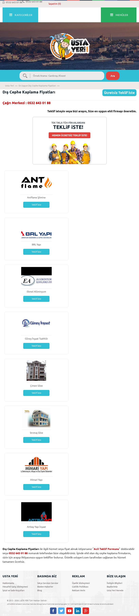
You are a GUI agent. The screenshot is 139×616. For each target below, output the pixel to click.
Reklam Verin (78, 590)
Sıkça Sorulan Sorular (47, 583)
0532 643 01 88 (14, 2)
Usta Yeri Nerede (115, 590)
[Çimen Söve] (36, 370)
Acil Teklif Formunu (106, 548)
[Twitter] (61, 611)
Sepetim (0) (54, 3)
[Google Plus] (86, 611)
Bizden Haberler (45, 586)
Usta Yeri (9, 85)
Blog (39, 590)
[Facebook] (53, 611)
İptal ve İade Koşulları (13, 590)
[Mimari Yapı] (36, 464)
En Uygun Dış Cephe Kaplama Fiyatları (37, 85)
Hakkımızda (8, 583)
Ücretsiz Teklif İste (119, 93)
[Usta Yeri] (69, 43)
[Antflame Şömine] (36, 182)
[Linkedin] (77, 611)
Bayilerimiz (112, 586)
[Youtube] (69, 611)
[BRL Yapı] (36, 229)
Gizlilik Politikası (80, 586)
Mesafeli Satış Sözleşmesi (15, 586)
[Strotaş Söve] (36, 417)
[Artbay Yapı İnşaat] (36, 511)
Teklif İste (36, 204)
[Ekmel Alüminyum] (36, 276)
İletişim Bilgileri (114, 583)
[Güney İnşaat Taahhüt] (36, 323)
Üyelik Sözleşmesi (81, 583)
